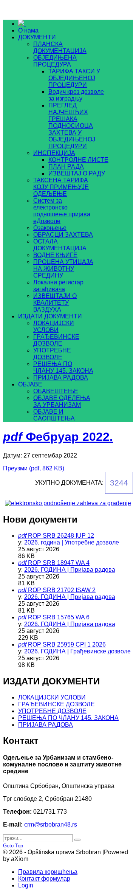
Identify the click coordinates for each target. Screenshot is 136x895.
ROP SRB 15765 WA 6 (59, 617)
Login (25, 885)
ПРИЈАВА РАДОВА (45, 724)
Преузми (33, 468)
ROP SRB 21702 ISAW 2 (62, 590)
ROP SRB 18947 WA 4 (59, 563)
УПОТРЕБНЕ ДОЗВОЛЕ (52, 711)
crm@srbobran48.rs (50, 824)
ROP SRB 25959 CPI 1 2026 (67, 644)
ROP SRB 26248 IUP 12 (61, 535)
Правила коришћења (47, 872)
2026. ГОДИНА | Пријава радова (69, 569)
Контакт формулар (44, 878)
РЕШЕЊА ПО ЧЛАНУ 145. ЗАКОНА (68, 718)
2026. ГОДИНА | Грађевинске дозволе (77, 651)
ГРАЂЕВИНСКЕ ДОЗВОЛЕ (56, 704)
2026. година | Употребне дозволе (71, 542)
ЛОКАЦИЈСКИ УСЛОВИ (52, 697)
